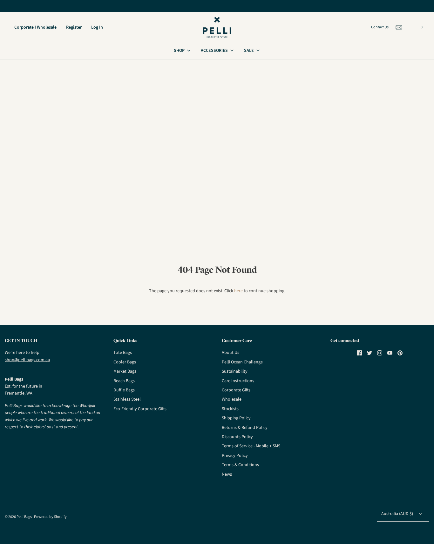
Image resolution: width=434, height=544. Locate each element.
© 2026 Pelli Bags (18, 517)
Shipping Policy (236, 418)
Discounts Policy (237, 437)
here (238, 291)
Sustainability (235, 371)
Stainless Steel (127, 399)
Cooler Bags (124, 362)
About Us (230, 352)
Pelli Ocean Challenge (242, 362)
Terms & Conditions (240, 465)
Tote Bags (122, 352)
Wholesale (231, 399)
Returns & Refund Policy (245, 427)
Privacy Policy (235, 455)
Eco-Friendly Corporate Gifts (139, 409)
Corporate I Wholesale (35, 27)
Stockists (230, 409)
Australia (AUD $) (397, 514)
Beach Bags (124, 381)
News (227, 474)
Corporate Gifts (236, 390)
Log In (97, 27)
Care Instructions (238, 381)
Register (74, 27)
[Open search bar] (411, 28)
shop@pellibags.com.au (27, 360)
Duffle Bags (124, 390)
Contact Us (380, 27)
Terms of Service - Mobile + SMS (251, 446)
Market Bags (124, 371)
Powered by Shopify (50, 517)
